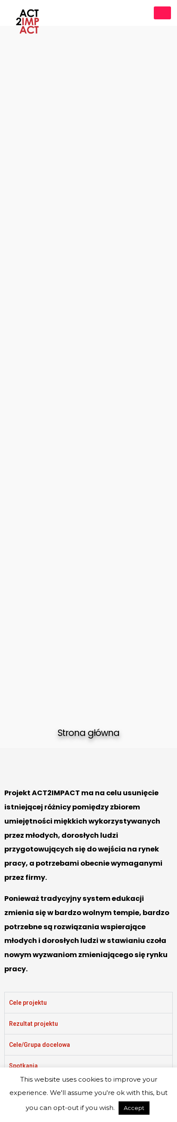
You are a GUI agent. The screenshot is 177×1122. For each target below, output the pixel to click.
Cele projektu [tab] (28, 1002)
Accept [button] (134, 1107)
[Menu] (162, 12)
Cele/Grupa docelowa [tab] (39, 1044)
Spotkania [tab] (23, 1065)
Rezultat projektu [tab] (33, 1023)
